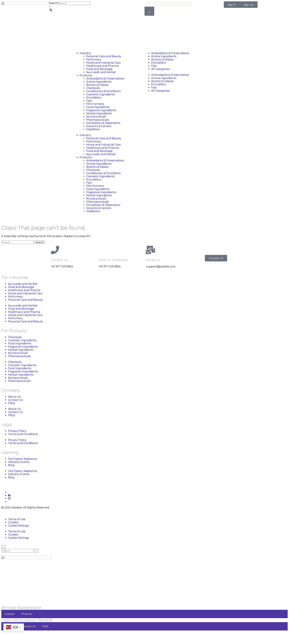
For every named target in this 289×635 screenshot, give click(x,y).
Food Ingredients (97, 107)
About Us (14, 396)
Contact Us (15, 399)
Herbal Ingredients (99, 113)
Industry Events (18, 462)
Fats (89, 100)
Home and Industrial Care (103, 62)
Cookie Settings (18, 525)
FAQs (11, 403)
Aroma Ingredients (98, 81)
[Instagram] (9, 498)
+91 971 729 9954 (62, 266)
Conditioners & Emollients (103, 91)
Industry (85, 53)
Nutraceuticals (96, 116)
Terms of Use (16, 519)
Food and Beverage (99, 69)
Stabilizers (93, 129)
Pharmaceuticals (97, 119)
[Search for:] (17, 242)
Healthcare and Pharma (102, 65)
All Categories (160, 69)
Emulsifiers (93, 97)
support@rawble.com (160, 266)
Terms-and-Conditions (23, 434)
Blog (11, 465)
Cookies (13, 522)
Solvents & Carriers (98, 126)
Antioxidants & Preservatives (105, 78)
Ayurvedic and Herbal (101, 72)
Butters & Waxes (97, 84)
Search (53, 3)
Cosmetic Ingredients (100, 94)
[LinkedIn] (9, 495)
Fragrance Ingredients (101, 110)
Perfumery (93, 59)
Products (86, 75)
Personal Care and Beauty (103, 56)
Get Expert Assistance (22, 458)
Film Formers (95, 103)
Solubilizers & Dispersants (103, 123)
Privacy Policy (17, 431)
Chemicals (93, 88)
